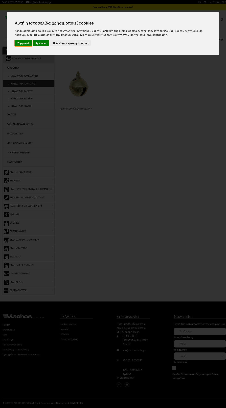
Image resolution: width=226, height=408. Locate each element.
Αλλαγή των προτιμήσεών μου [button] (70, 43)
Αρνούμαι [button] (40, 43)
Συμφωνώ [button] (23, 43)
